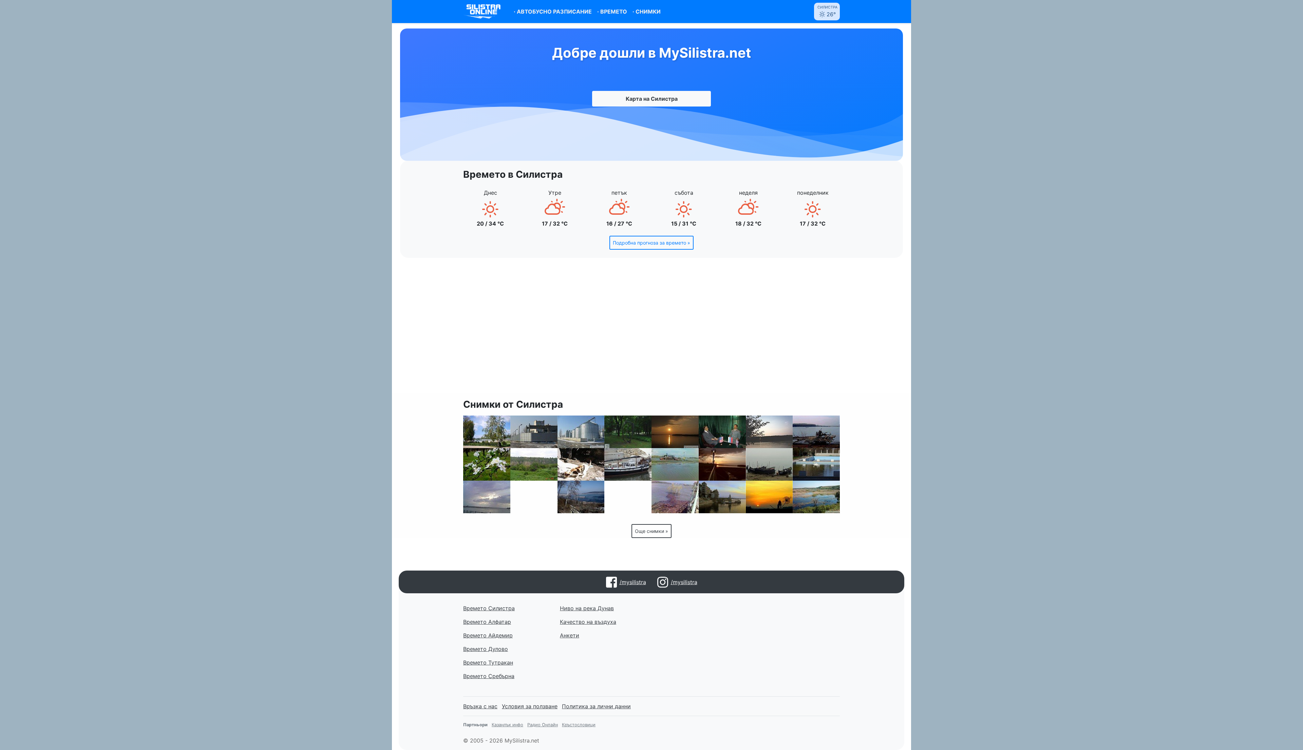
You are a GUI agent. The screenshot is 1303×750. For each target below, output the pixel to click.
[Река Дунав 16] (769, 432)
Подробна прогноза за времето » (651, 243)
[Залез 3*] (675, 432)
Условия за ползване (530, 706)
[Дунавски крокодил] (816, 432)
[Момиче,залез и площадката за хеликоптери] (722, 464)
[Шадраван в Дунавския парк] (628, 497)
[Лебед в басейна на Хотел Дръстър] (816, 464)
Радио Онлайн (542, 724)
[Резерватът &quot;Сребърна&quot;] (581, 497)
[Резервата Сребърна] (816, 497)
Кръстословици (579, 724)
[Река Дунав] (769, 464)
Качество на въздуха (588, 621)
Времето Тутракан (488, 662)
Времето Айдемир (488, 635)
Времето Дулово (485, 649)
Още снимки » (651, 531)
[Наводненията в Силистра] (675, 464)
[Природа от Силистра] (534, 464)
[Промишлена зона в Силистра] (581, 432)
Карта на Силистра (652, 98)
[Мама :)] (581, 464)
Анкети (569, 635)
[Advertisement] (651, 329)
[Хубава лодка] (628, 464)
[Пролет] (486, 464)
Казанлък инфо (507, 724)
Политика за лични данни (596, 706)
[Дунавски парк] (486, 432)
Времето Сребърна (488, 676)
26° (827, 11)
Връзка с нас (480, 706)
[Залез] (722, 497)
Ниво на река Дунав (587, 608)
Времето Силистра (489, 608)
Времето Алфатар (487, 621)
